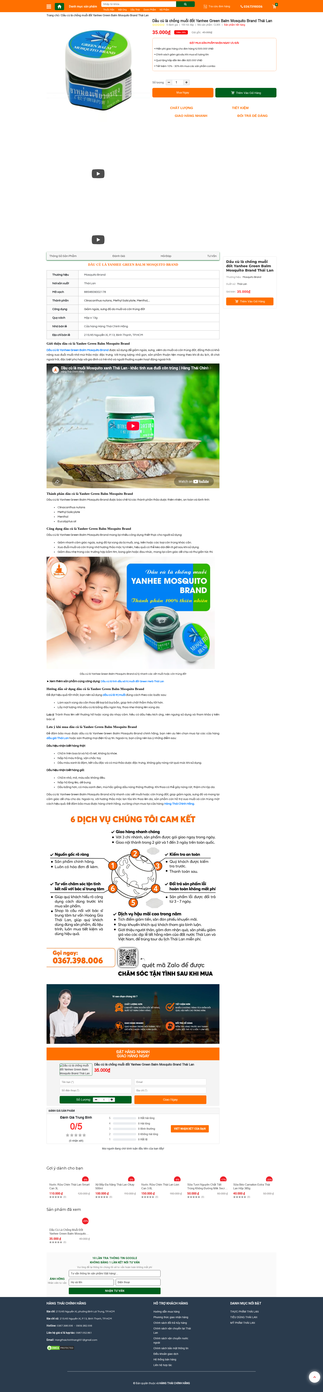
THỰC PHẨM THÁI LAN (244, 1311)
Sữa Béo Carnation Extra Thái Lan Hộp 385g (251, 1186)
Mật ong (122, 9)
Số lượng (158, 82)
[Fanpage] (148, 1377)
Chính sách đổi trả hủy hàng (170, 1322)
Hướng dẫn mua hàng (166, 1311)
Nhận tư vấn (114, 1291)
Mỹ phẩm (164, 9)
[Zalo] (161, 1377)
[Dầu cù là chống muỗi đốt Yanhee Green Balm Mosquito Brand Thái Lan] (98, 174)
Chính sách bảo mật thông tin (170, 1348)
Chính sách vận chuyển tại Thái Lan (172, 1330)
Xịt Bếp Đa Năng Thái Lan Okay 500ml (114, 1186)
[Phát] (98, 173)
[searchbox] (148, 4)
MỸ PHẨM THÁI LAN (242, 1322)
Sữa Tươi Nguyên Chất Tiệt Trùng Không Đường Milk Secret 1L (207, 1186)
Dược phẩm (150, 9)
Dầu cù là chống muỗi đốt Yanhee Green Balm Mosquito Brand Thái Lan (67, 1231)
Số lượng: (83, 1099)
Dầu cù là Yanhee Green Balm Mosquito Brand (78, 350)
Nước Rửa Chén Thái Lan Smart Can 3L (69, 1186)
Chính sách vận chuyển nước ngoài (170, 1340)
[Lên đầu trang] (314, 1377)
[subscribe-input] (115, 1273)
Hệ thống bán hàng (164, 1359)
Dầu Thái (135, 9)
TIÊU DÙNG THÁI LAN (243, 1317)
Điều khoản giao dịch (165, 1353)
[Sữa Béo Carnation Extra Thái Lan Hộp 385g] (253, 1177)
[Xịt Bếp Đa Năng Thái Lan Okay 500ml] (115, 1177)
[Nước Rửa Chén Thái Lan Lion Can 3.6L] (161, 1177)
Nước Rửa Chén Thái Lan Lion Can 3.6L (160, 1186)
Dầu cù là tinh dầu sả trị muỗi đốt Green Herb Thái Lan (132, 681)
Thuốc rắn (108, 9)
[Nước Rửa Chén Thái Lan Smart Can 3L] (69, 1177)
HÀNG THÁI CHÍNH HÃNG (174, 1383)
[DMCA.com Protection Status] (61, 1347)
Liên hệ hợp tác (162, 1365)
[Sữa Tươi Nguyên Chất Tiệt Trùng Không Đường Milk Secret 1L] (207, 1177)
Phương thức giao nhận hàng (170, 1317)
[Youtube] (173, 1377)
